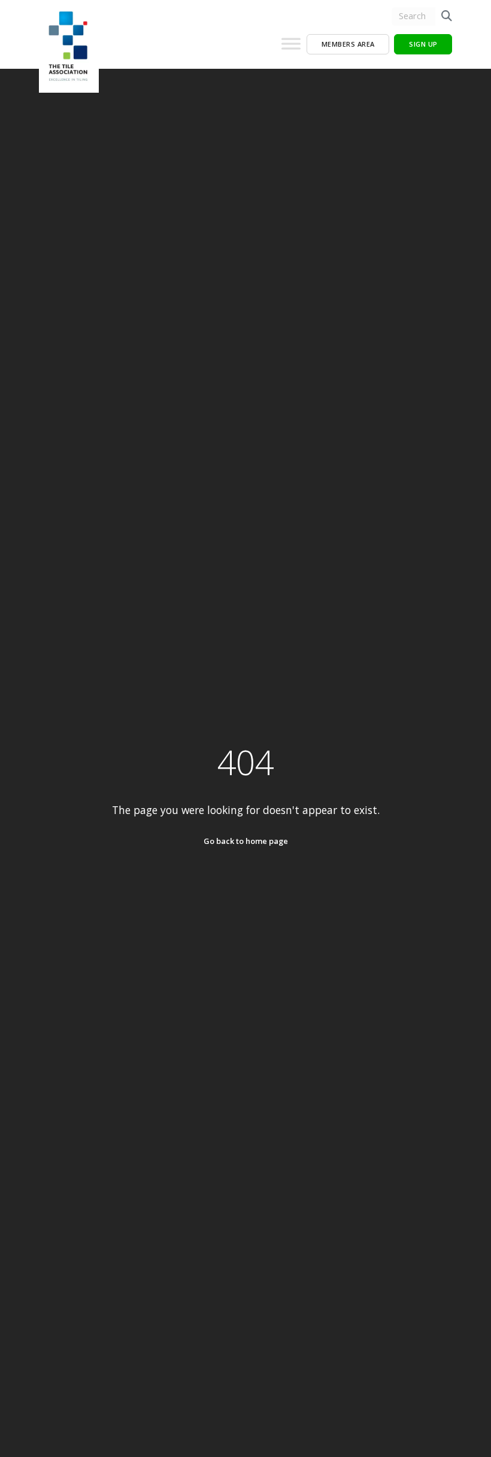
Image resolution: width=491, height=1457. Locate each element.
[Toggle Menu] (291, 48)
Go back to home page (246, 841)
